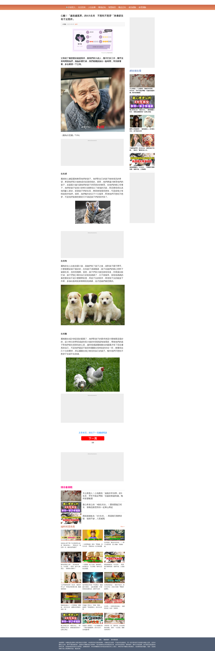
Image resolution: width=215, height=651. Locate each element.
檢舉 (76, 24)
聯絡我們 (106, 639)
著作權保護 (114, 639)
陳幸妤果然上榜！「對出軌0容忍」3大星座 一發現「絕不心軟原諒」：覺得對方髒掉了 (70, 566)
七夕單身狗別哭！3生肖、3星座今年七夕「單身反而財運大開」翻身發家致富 (71, 587)
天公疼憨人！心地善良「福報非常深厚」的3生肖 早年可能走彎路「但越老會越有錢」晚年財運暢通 (103, 496)
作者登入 (72, 7)
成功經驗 (132, 7)
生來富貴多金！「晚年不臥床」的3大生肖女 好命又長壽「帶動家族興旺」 (114, 587)
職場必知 (102, 7)
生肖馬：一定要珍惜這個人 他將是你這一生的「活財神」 (114, 607)
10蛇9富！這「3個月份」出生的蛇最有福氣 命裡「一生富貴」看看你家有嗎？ (114, 627)
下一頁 (93, 438)
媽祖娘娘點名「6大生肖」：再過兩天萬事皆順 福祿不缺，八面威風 (102, 517)
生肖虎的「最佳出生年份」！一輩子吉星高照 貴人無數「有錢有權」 (114, 544)
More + (123, 526)
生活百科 (82, 7)
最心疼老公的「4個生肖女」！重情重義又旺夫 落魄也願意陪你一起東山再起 (102, 505)
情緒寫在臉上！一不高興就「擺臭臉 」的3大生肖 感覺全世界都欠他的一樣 (71, 607)
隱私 (100, 639)
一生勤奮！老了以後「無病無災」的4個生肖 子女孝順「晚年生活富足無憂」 (92, 566)
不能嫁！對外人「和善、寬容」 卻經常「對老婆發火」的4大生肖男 (92, 607)
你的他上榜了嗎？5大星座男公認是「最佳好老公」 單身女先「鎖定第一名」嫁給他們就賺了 (71, 545)
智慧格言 (112, 7)
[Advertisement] (92, 154)
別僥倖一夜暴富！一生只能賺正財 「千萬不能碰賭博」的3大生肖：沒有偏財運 (92, 627)
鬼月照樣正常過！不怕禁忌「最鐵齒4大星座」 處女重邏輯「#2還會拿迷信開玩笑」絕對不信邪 (92, 587)
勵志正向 (122, 7)
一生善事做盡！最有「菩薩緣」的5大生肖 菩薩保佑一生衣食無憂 (92, 545)
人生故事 (92, 7)
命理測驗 (142, 7)
